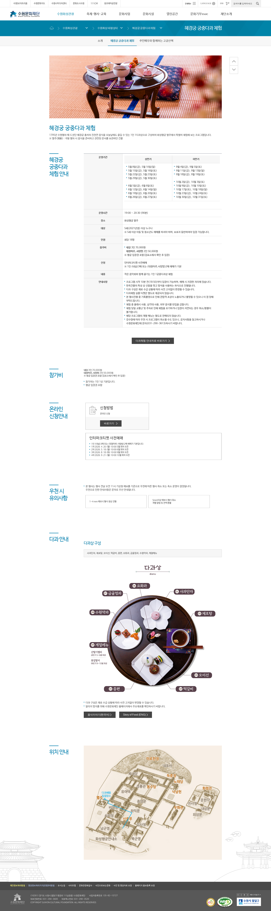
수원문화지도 (39, 3)
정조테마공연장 (110, 3)
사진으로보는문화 (102, 885)
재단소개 (226, 14)
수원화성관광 (65, 14)
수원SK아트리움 (20, 3)
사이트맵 (72, 885)
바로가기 (109, 423)
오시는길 (61, 885)
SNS (221, 3)
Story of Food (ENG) (134, 714)
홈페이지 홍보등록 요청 (145, 885)
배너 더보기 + (255, 895)
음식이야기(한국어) (98, 714)
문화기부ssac (199, 14)
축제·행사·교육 (96, 14)
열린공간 (172, 14)
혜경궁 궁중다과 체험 (143, 28)
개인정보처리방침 (17, 885)
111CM (94, 3)
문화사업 (124, 14)
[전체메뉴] (190, 3)
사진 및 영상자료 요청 (123, 885)
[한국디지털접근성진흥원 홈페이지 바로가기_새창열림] (225, 902)
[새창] (249, 901)
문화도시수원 (78, 3)
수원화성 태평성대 (107, 28)
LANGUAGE (206, 3)
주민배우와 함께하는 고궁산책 (156, 40)
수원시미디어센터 (58, 3)
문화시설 (148, 14)
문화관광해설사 (85, 885)
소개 (100, 40)
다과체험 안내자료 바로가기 (152, 340)
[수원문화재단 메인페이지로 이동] (25, 14)
